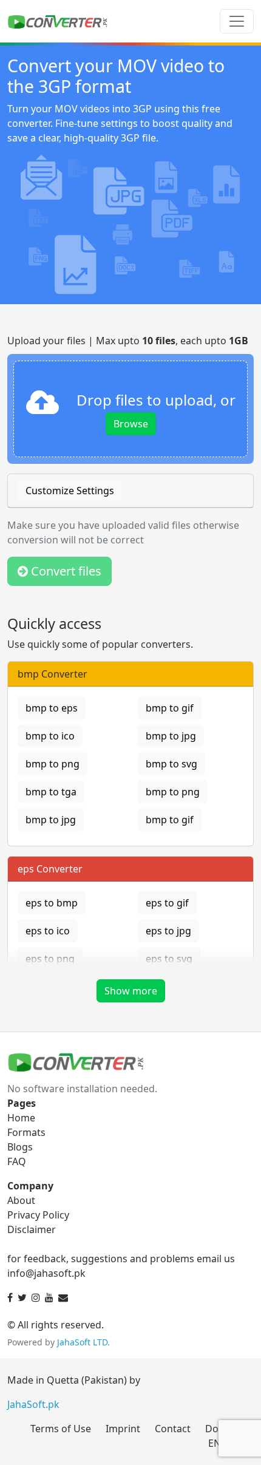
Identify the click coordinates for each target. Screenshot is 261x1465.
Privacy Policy (38, 1215)
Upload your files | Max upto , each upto (127, 340)
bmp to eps (51, 708)
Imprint (123, 1428)
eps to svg (169, 958)
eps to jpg (168, 930)
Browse (131, 423)
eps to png (50, 958)
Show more (130, 991)
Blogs (20, 1147)
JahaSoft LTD (82, 1342)
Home (21, 1117)
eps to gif (167, 902)
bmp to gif (170, 708)
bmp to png (52, 763)
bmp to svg (171, 763)
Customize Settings (69, 490)
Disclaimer (31, 1229)
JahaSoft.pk (33, 1404)
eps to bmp (51, 902)
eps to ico (47, 930)
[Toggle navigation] (237, 21)
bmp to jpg (171, 736)
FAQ (16, 1161)
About (21, 1200)
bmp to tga (50, 791)
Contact (173, 1428)
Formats (26, 1132)
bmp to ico (50, 736)
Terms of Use (60, 1428)
